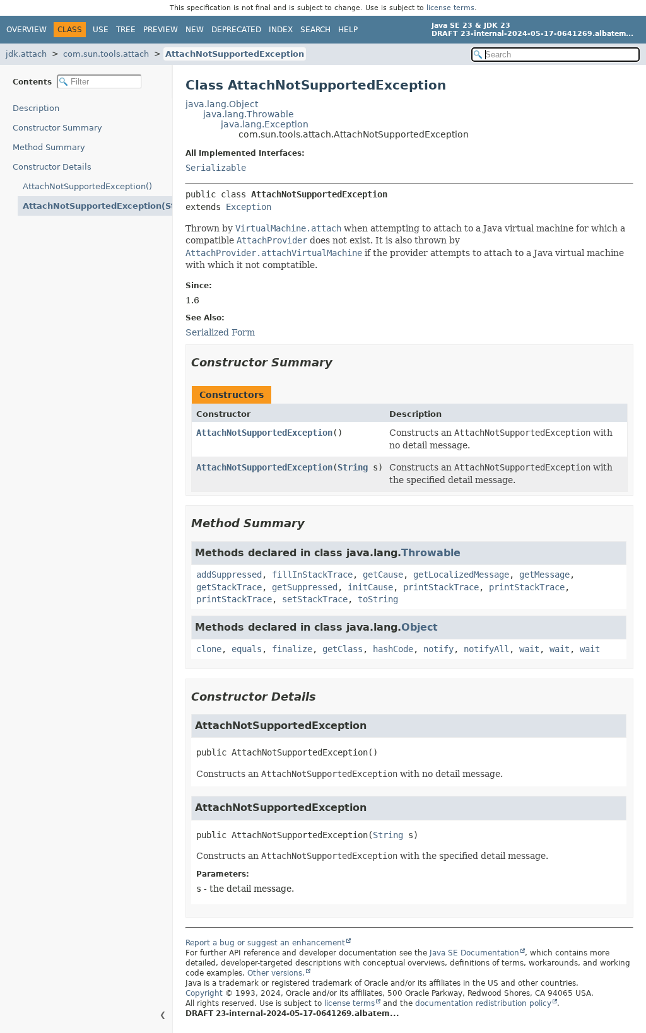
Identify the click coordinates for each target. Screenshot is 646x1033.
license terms (450, 8)
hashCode (393, 649)
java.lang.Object (221, 104)
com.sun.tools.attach (106, 54)
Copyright (204, 993)
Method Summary (49, 147)
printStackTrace (441, 587)
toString (378, 599)
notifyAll (486, 649)
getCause (383, 574)
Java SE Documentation (474, 952)
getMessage (544, 574)
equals (247, 649)
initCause (370, 587)
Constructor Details (52, 167)
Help (348, 29)
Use (101, 29)
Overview (26, 29)
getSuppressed (305, 587)
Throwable (431, 553)
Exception (248, 207)
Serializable (215, 168)
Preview (160, 29)
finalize (292, 649)
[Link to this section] (341, 362)
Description (36, 108)
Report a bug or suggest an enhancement (265, 942)
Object (419, 627)
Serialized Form (220, 332)
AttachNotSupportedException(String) (97, 206)
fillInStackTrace (312, 574)
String (353, 467)
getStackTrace (229, 587)
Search (315, 29)
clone (208, 649)
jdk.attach (26, 54)
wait (529, 649)
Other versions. (276, 973)
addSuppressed (229, 574)
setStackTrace (315, 599)
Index (281, 29)
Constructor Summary (57, 127)
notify (438, 649)
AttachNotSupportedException (234, 54)
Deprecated (236, 29)
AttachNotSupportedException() (87, 186)
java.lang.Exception (264, 124)
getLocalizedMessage (461, 574)
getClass (342, 649)
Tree (126, 29)
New (194, 29)
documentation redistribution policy (483, 1003)
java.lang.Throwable (248, 114)
